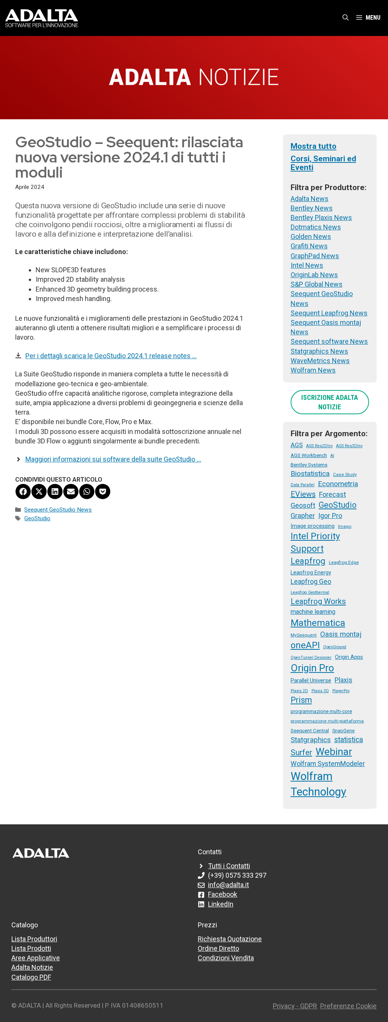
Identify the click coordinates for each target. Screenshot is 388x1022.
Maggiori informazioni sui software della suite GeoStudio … (113, 459)
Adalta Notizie (32, 967)
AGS (297, 445)
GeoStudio (37, 518)
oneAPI (305, 645)
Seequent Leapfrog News (329, 313)
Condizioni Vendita (226, 958)
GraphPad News (315, 256)
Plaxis (343, 680)
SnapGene (343, 730)
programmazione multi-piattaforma (327, 721)
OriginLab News (314, 275)
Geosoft (303, 505)
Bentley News (312, 208)
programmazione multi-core (321, 711)
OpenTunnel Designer (311, 657)
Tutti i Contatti (229, 866)
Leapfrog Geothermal (310, 592)
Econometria (338, 483)
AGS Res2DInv (319, 445)
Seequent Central (310, 730)
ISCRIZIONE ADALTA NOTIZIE (329, 402)
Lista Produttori (34, 939)
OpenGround (334, 646)
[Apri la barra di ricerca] (345, 17)
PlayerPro (340, 690)
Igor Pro (330, 516)
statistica (348, 739)
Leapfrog (308, 561)
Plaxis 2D (299, 690)
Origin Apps (349, 657)
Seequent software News (329, 341)
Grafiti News (309, 246)
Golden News (311, 236)
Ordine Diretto (218, 948)
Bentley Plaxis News (321, 218)
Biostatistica (310, 473)
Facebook (222, 894)
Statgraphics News (319, 351)
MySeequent (304, 635)
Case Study (345, 474)
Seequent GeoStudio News (58, 509)
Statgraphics (311, 739)
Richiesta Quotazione (230, 939)
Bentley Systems (309, 465)
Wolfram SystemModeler (328, 764)
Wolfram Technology (318, 784)
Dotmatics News (316, 227)
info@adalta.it (228, 885)
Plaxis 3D (320, 690)
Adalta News (310, 199)
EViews (303, 494)
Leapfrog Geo (311, 581)
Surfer (301, 752)
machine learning (313, 611)
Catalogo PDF (31, 977)
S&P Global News (317, 284)
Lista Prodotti (31, 948)
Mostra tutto (313, 146)
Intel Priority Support (315, 542)
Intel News (307, 265)
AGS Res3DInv (349, 445)
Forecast (332, 494)
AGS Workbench (309, 455)
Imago (344, 526)
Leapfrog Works (318, 601)
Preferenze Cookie (348, 1006)
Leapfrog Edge (344, 562)
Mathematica (318, 622)
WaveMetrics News (320, 361)
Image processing (313, 526)
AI (332, 455)
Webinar (334, 751)
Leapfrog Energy (311, 573)
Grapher (303, 516)
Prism (301, 700)
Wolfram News (313, 370)
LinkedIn (220, 904)
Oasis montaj (340, 634)
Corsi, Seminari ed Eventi (323, 163)
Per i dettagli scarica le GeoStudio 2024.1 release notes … (111, 356)
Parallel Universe (311, 680)
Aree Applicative (35, 958)
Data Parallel (302, 484)
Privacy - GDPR (295, 1006)
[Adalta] (42, 18)
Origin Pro (312, 668)
